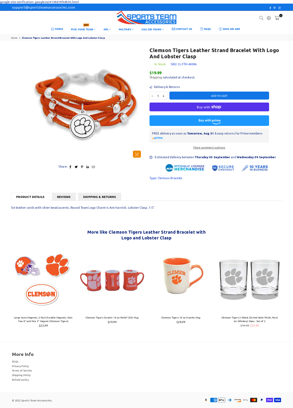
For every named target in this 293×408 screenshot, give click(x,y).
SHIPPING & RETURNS (99, 197)
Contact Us (183, 29)
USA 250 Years (151, 29)
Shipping (155, 77)
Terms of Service (22, 370)
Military (125, 29)
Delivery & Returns (166, 87)
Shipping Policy (21, 375)
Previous (4, 289)
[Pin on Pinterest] (82, 166)
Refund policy (20, 379)
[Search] (261, 18)
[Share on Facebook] (70, 166)
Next (288, 289)
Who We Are (231, 29)
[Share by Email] (93, 166)
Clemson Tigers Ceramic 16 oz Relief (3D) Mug (112, 317)
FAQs (207, 29)
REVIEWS (64, 197)
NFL (106, 29)
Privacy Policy (20, 366)
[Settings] (269, 18)
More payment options (209, 147)
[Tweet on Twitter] (76, 166)
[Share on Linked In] (87, 166)
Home (58, 29)
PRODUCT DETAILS (30, 197)
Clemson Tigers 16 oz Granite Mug (181, 317)
